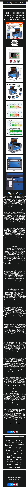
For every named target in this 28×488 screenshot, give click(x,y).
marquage (17, 447)
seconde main (10, 442)
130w (21, 451)
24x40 (17, 442)
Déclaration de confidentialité (14, 477)
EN (13, 481)
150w (11, 455)
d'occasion (8, 445)
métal (14, 457)
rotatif (10, 467)
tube (17, 462)
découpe (9, 440)
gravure (20, 444)
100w (9, 457)
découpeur (18, 453)
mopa (17, 451)
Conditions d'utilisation (14, 479)
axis (21, 442)
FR (15, 481)
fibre (10, 447)
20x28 (21, 462)
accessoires (7, 455)
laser (8, 450)
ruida (21, 464)
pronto (15, 445)
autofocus (9, 459)
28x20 (14, 451)
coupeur (16, 459)
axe (7, 453)
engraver (15, 455)
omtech (16, 467)
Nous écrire (14, 475)
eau (21, 459)
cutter (17, 464)
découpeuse (19, 457)
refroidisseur (21, 455)
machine (11, 461)
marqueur (9, 464)
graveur (19, 440)
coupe (11, 453)
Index (14, 472)
